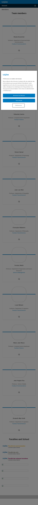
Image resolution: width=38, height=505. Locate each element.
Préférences (18, 105)
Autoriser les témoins (19, 95)
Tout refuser (19, 100)
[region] (19, 90)
